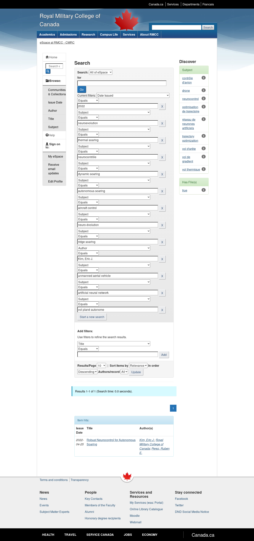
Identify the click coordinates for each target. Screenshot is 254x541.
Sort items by (119, 365)
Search (208, 27)
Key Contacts (93, 498)
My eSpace (55, 156)
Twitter (179, 505)
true (184, 190)
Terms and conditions (54, 480)
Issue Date (55, 102)
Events (44, 505)
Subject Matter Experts (54, 511)
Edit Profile (55, 181)
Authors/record (109, 371)
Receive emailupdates (53, 168)
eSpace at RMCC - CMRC (57, 42)
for (79, 77)
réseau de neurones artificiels (188, 123)
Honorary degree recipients (103, 518)
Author (52, 110)
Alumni (89, 511)
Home (53, 57)
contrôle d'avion (187, 80)
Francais (208, 4)
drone (186, 90)
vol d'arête (189, 149)
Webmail (136, 522)
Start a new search (92, 317)
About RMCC (149, 34)
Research (88, 34)
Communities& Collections (57, 92)
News (43, 498)
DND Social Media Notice (192, 511)
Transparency (80, 480)
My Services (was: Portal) (146, 502)
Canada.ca (156, 4)
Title (51, 119)
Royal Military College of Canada (151, 444)
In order (153, 365)
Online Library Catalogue (146, 509)
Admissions (68, 34)
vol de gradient (187, 159)
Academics (47, 34)
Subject (53, 127)
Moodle (135, 515)
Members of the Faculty (100, 505)
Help (52, 135)
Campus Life (109, 34)
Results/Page (86, 365)
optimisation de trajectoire (190, 109)
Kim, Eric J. (146, 440)
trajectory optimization (190, 138)
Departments (191, 4)
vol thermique (191, 169)
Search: (82, 72)
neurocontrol (190, 99)
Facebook (181, 498)
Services (173, 4)
